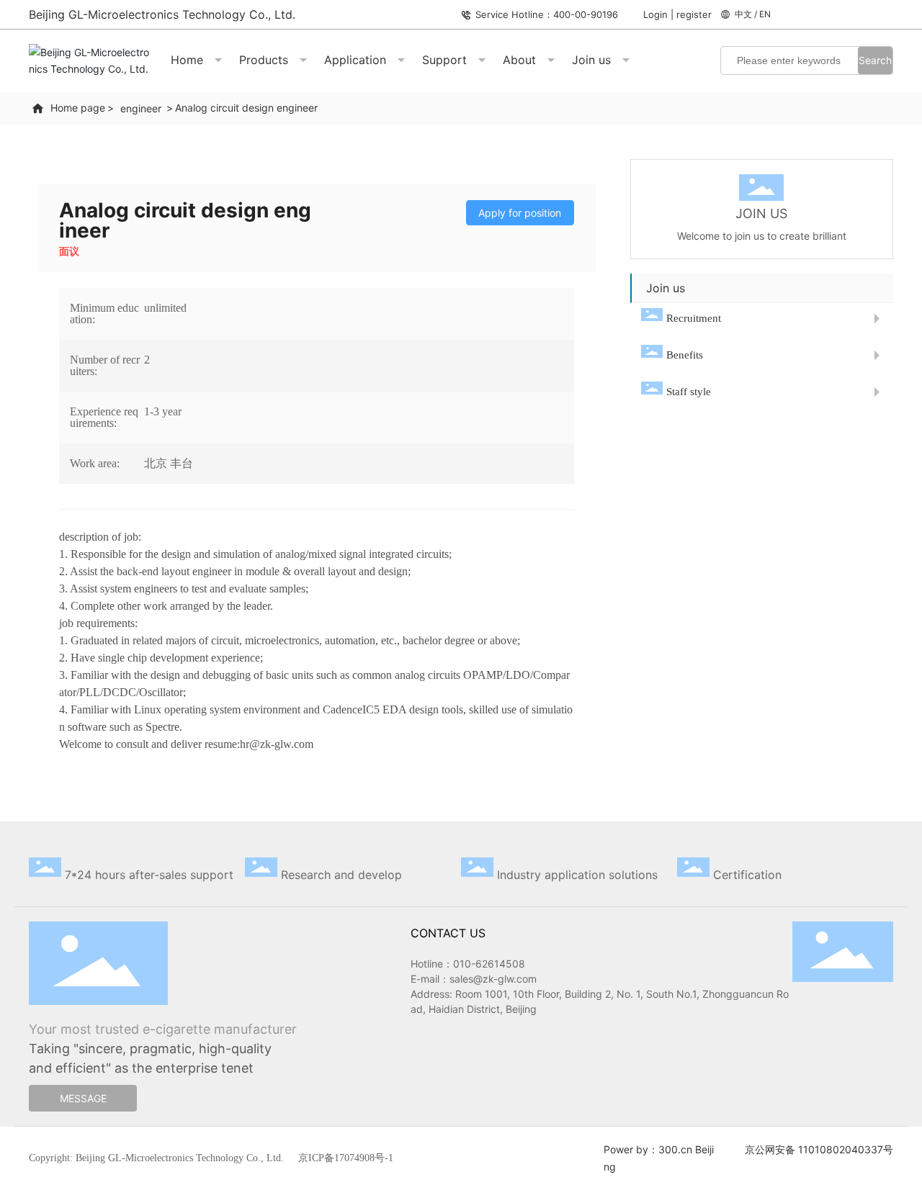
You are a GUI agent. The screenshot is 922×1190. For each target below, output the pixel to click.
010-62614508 (489, 963)
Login (657, 14)
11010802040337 (840, 1149)
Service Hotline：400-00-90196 (546, 14)
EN (765, 14)
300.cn (675, 1149)
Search (875, 60)
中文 (743, 14)
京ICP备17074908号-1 (345, 1158)
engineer (140, 108)
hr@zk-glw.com (276, 744)
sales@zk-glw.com (493, 979)
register (694, 14)
